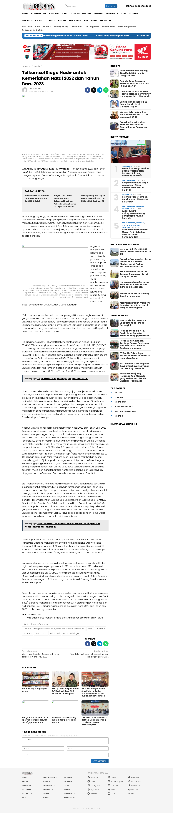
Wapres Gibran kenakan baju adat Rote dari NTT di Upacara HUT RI (134, 114)
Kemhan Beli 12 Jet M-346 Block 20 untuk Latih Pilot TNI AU (135, 251)
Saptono (28, 633)
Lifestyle (26, 789)
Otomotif (27, 793)
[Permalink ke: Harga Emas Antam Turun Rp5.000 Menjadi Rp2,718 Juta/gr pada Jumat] (35, 708)
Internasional (50, 777)
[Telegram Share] (99, 90)
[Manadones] (39, 6)
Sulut (25, 781)
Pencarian (111, 6)
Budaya (47, 793)
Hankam (68, 781)
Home (24, 777)
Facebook (95, 777)
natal (90, 628)
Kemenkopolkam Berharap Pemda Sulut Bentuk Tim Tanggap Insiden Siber (134, 284)
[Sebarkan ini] (87, 90)
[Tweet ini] (93, 90)
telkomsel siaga (71, 633)
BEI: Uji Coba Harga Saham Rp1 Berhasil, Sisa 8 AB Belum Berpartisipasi (65, 691)
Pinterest (135, 777)
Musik (46, 797)
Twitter (114, 777)
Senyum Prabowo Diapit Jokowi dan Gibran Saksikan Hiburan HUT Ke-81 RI (135, 186)
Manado (47, 781)
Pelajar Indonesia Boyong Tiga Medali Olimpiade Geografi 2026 (134, 73)
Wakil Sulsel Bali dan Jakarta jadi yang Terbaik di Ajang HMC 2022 (40, 654)
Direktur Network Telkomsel (36, 624)
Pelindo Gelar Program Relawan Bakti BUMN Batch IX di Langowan (134, 83)
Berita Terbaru (128, 180)
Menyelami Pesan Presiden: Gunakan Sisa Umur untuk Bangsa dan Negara (135, 305)
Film (24, 797)
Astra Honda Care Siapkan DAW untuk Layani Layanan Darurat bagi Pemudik (134, 366)
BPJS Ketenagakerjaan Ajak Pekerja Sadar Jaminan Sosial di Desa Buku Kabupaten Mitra (93, 692)
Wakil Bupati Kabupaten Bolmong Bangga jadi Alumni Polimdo (133, 214)
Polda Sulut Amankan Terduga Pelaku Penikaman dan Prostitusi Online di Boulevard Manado (135, 344)
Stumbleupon (117, 781)
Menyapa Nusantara (131, 225)
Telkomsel (55, 633)
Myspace (95, 789)
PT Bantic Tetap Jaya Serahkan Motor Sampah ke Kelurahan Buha (135, 355)
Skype (113, 789)
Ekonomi (26, 785)
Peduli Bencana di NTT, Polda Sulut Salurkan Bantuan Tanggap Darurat (134, 333)
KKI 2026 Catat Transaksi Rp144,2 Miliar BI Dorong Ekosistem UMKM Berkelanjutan (94, 721)
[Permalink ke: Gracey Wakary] (24, 90)
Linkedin (114, 785)
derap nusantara (123, 406)
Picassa (94, 793)
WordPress (136, 781)
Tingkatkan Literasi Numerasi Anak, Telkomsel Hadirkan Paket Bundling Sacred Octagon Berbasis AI (65, 201)
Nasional (126, 227)
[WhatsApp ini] (106, 90)
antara (118, 392)
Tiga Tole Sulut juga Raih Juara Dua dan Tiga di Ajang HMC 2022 (89, 654)
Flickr (113, 793)
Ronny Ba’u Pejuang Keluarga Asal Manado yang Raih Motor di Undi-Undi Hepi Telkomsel (133, 377)
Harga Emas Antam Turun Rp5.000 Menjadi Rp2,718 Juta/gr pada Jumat (35, 720)
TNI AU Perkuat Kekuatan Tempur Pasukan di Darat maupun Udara (134, 274)
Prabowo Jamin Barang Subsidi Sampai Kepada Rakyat (64, 720)
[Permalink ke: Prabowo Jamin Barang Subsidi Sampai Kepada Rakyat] (65, 708)
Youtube (135, 789)
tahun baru (41, 633)
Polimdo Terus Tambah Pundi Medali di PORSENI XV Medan (135, 199)
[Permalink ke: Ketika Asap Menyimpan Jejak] (35, 679)
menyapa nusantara (125, 411)
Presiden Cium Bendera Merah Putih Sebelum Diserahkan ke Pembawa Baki (133, 126)
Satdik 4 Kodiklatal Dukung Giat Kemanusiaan (134, 295)
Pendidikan (127, 166)
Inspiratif (48, 789)
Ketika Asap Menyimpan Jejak (94, 35)
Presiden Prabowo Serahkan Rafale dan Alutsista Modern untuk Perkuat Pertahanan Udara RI (135, 263)
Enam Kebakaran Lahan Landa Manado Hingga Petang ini (133, 323)
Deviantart (135, 785)
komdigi (118, 397)
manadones (120, 402)
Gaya (66, 785)
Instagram (95, 785)
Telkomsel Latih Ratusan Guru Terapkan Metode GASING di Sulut (37, 198)
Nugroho (101, 628)
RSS (132, 793)
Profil (67, 789)
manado (118, 416)
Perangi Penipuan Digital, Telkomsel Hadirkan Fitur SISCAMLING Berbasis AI (93, 198)
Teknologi (69, 797)
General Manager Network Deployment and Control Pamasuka (54, 628)
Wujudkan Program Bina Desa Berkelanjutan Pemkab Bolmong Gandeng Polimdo (135, 172)
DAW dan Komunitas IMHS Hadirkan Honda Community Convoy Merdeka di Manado (135, 94)
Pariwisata (49, 785)
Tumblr (94, 781)
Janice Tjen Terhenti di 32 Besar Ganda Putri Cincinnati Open (133, 104)
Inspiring (140, 206)
